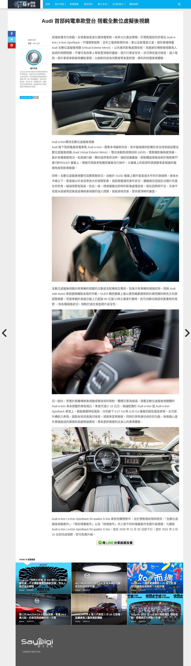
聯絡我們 (133, 4)
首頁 (47, 4)
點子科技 (59, 4)
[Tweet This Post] (12, 40)
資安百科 (88, 4)
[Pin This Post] (12, 45)
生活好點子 (118, 4)
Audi (35, 97)
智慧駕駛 (74, 4)
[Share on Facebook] (12, 34)
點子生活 (102, 4)
